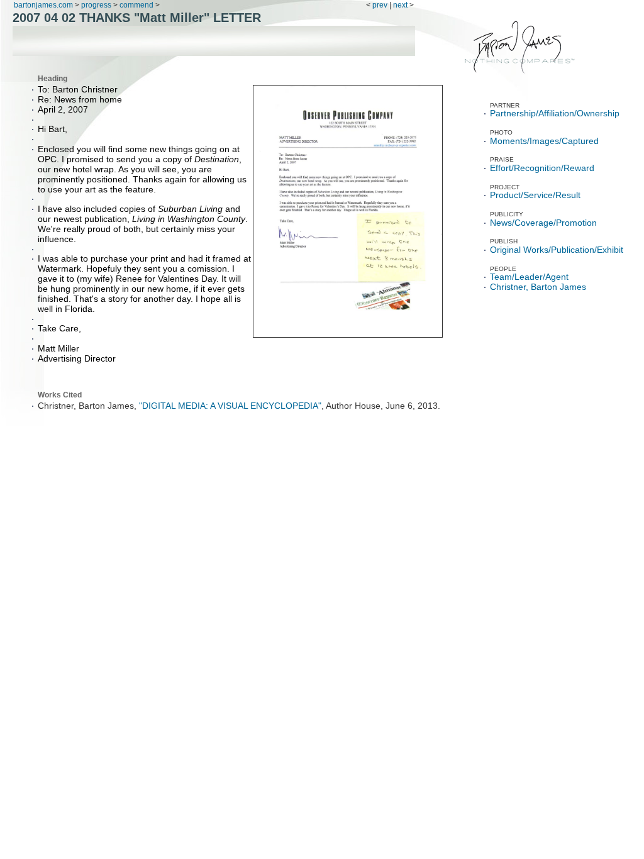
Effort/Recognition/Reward (542, 168)
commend (136, 5)
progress (96, 5)
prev (379, 5)
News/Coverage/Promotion (543, 223)
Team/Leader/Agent (529, 277)
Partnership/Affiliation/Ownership (554, 113)
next (400, 5)
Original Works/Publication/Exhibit (556, 250)
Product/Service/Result (535, 195)
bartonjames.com (44, 5)
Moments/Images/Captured (544, 141)
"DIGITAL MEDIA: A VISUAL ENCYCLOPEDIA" (230, 406)
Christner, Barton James (538, 287)
